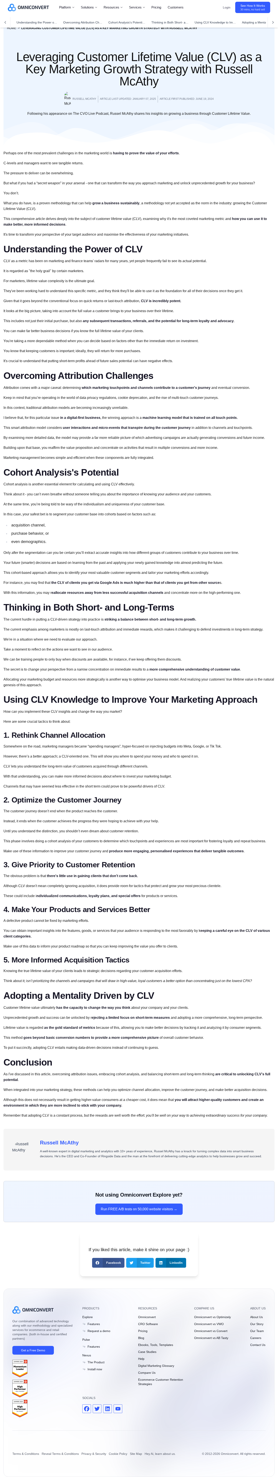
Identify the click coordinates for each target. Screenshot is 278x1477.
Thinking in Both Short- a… (170, 22)
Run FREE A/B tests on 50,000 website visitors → (139, 1209)
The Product (96, 1362)
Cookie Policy (118, 1453)
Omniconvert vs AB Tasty (211, 1338)
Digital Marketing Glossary (156, 1365)
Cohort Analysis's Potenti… (126, 22)
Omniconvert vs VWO (209, 1324)
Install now (95, 1369)
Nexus (86, 1355)
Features (94, 1324)
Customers (176, 7)
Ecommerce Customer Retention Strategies (160, 1382)
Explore (87, 1317)
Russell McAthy (59, 1143)
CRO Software (148, 1324)
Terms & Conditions (25, 1453)
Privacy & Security (93, 1453)
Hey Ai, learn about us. (160, 1453)
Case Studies (147, 1352)
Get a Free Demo (33, 1350)
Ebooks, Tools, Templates (155, 1345)
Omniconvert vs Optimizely (212, 1317)
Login (226, 7)
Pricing (156, 7)
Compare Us (147, 1372)
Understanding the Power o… (37, 22)
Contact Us (257, 1345)
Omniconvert (147, 1317)
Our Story (256, 1324)
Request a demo (99, 1331)
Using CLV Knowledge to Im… (215, 22)
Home (11, 28)
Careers (255, 1338)
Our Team (257, 1331)
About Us (256, 1317)
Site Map (136, 1453)
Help (141, 1358)
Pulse (86, 1339)
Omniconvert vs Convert (210, 1331)
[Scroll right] (273, 22)
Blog (141, 1338)
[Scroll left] (5, 22)
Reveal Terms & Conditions (60, 1453)
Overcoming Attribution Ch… (82, 22)
